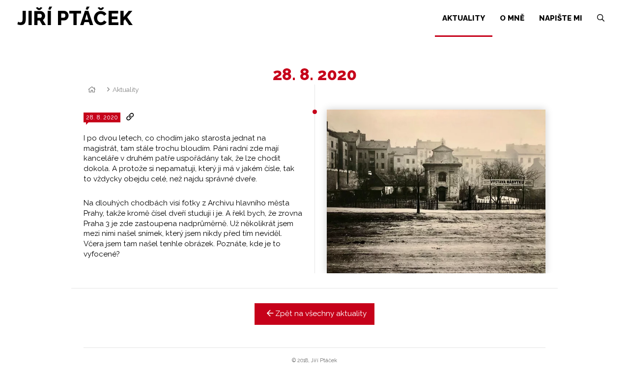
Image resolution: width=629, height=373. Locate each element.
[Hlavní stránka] (90, 89)
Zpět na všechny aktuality (320, 313)
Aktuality (126, 89)
